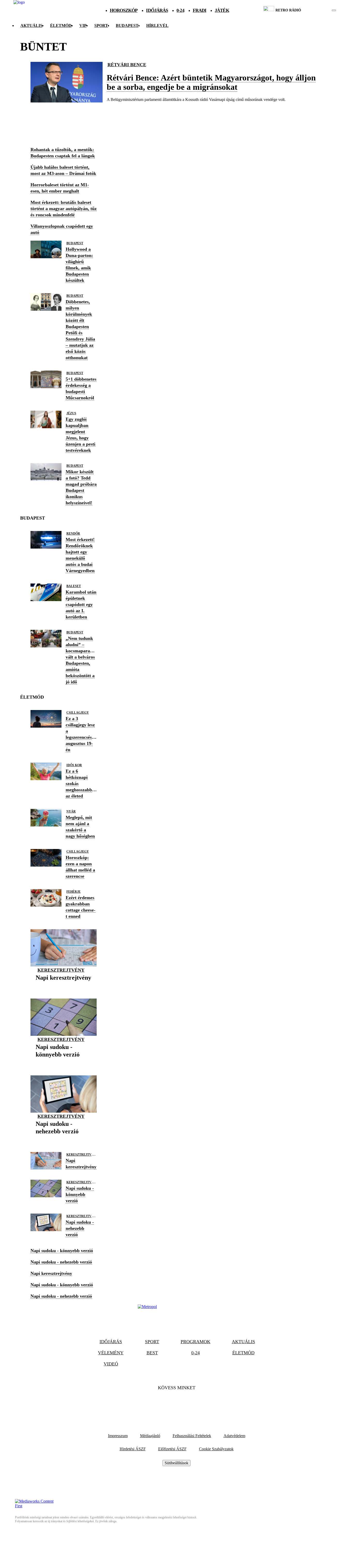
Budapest (74, 243)
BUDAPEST (127, 25)
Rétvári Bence (127, 64)
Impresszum (118, 1436)
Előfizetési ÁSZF (172, 1449)
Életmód (61, 25)
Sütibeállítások (176, 1463)
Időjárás (157, 10)
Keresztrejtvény (61, 970)
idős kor (74, 765)
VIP (83, 25)
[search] (334, 10)
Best (152, 1352)
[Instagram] (190, 1403)
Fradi (199, 10)
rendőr (73, 533)
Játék (222, 10)
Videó (111, 1363)
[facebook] (316, 10)
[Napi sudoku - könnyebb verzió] (63, 1062)
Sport (101, 25)
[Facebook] (162, 1403)
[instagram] (321, 10)
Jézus (71, 413)
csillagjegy (77, 712)
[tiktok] (318, 10)
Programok (195, 1341)
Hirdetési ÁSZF (133, 1449)
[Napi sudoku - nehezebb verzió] (63, 1139)
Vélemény (111, 1352)
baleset (73, 586)
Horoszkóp (124, 10)
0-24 (180, 10)
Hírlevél (157, 25)
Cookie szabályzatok (216, 1449)
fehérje (73, 891)
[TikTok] (176, 1403)
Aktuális (31, 25)
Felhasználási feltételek (192, 1436)
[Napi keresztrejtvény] (63, 986)
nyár (71, 811)
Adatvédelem (234, 1436)
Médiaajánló (150, 1436)
